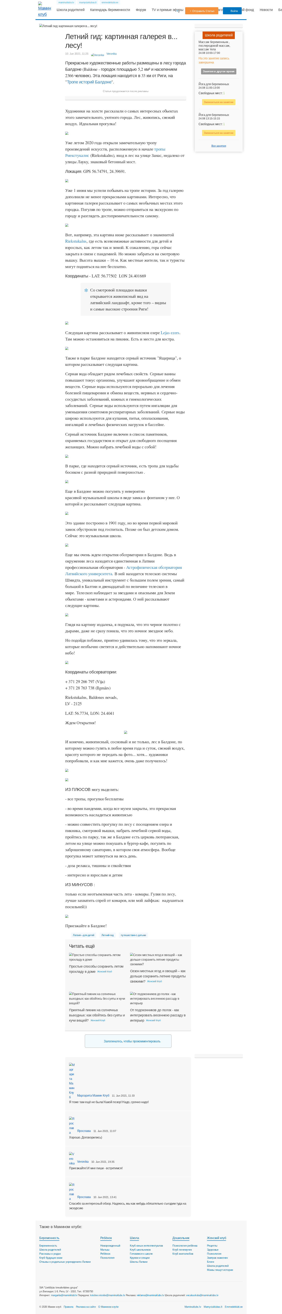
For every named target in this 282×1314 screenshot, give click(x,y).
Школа (134, 1238)
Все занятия (218, 145)
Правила (68, 1306)
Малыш (105, 1249)
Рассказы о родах (50, 1253)
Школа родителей (70, 10)
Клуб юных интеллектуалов (146, 1245)
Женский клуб (216, 1238)
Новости (266, 10)
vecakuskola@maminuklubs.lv (202, 1295)
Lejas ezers (170, 332)
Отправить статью (203, 10)
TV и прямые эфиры (167, 10)
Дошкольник (180, 1238)
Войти (234, 10)
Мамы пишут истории (220, 1269)
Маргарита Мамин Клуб (92, 1095)
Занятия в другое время (218, 71)
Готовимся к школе (141, 1253)
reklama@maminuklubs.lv (150, 1295)
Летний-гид (107, 935)
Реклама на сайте (86, 1306)
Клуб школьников (140, 1249)
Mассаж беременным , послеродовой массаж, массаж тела (214, 45)
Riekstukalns (76, 241)
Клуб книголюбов (182, 1253)
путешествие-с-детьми (133, 935)
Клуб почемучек (182, 1249)
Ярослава (83, 1131)
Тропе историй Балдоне (89, 82)
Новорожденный (110, 1245)
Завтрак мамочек (217, 1257)
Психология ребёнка (184, 1245)
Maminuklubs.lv (193, 1306)
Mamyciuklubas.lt (213, 1306)
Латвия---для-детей (83, 935)
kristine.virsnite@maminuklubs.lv (107, 1295)
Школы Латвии (139, 1261)
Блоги (210, 1261)
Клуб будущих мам (50, 1257)
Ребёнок (106, 1238)
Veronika (82, 1161)
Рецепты (212, 1245)
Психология (107, 1257)
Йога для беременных (214, 84)
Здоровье (213, 1249)
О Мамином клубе (108, 1306)
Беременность (49, 1238)
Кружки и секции (140, 1257)
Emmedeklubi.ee (234, 1306)
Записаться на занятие (218, 102)
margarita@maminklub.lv (64, 1295)
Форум (141, 10)
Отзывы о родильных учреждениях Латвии (65, 1261)
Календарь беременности (110, 10)
